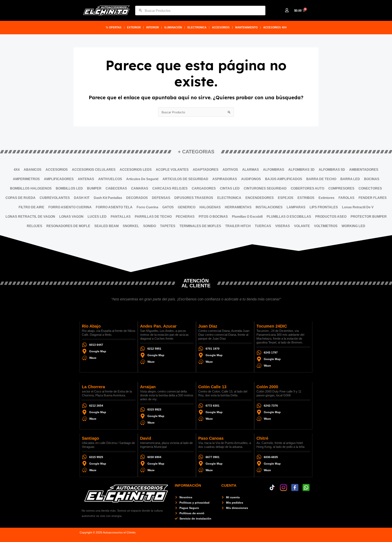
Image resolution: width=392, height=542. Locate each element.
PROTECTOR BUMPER (369, 216)
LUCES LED (97, 216)
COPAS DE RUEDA (21, 198)
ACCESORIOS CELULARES (94, 169)
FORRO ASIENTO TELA (114, 207)
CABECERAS (116, 188)
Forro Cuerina (147, 207)
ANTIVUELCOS (110, 179)
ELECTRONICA (196, 27)
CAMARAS (139, 188)
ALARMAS (250, 169)
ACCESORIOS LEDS (136, 169)
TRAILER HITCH (238, 226)
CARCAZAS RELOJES (170, 188)
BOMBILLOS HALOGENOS (31, 188)
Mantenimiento (246, 27)
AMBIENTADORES (363, 169)
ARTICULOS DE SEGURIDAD (185, 179)
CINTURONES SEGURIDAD (265, 188)
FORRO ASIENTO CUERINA (70, 207)
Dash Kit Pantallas (108, 198)
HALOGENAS (210, 207)
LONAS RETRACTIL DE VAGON (30, 216)
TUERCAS (263, 226)
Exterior (134, 27)
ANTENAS (86, 179)
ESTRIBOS (305, 198)
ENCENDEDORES (259, 198)
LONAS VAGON (71, 216)
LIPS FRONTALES (324, 207)
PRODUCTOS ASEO (330, 216)
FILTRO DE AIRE (31, 207)
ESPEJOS (285, 198)
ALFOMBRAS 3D (301, 169)
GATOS (168, 207)
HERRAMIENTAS (238, 207)
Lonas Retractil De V (358, 207)
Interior (152, 27)
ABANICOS (32, 169)
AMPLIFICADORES (59, 179)
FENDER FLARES (373, 198)
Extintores (326, 198)
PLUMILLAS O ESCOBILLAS (289, 216)
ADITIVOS (230, 169)
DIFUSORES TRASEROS (193, 198)
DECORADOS (137, 198)
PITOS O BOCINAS (213, 216)
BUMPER (94, 188)
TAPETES (167, 226)
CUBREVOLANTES (55, 198)
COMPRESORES (341, 188)
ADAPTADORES (205, 169)
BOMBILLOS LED (69, 188)
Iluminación (173, 27)
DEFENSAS (161, 198)
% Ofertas (113, 27)
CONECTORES (370, 188)
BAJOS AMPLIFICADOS (283, 179)
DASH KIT (82, 198)
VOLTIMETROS (325, 226)
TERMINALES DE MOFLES (200, 226)
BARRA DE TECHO (321, 179)
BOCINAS (371, 179)
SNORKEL (131, 226)
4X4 (17, 169)
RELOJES (34, 226)
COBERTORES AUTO (307, 188)
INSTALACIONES (269, 207)
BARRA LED (350, 179)
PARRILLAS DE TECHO (153, 216)
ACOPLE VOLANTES (172, 169)
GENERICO (186, 207)
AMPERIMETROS (26, 179)
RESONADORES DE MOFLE (68, 226)
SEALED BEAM (106, 226)
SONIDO (149, 226)
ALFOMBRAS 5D (332, 169)
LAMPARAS (296, 207)
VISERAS (282, 226)
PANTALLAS (121, 216)
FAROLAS (346, 198)
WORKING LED (353, 226)
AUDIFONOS (251, 179)
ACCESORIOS (221, 27)
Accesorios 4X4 (274, 27)
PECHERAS (185, 216)
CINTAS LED (230, 188)
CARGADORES (204, 188)
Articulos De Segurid (142, 179)
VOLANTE (302, 226)
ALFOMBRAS (273, 169)
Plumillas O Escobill (247, 216)
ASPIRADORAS (224, 179)
